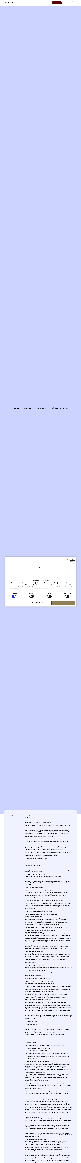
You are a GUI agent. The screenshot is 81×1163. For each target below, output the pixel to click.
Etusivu (26, 404)
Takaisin (11, 815)
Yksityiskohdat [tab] (40, 567)
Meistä (40, 2)
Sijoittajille (46, 2)
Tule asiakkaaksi (56, 2)
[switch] (31, 596)
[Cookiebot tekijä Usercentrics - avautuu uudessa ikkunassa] (68, 560)
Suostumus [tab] (17, 567)
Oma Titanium (68, 2)
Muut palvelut (24, 2)
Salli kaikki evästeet (63, 603)
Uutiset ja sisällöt (33, 2)
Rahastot (17, 2)
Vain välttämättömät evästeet (40, 603)
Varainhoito (10, 2)
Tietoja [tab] (64, 567)
